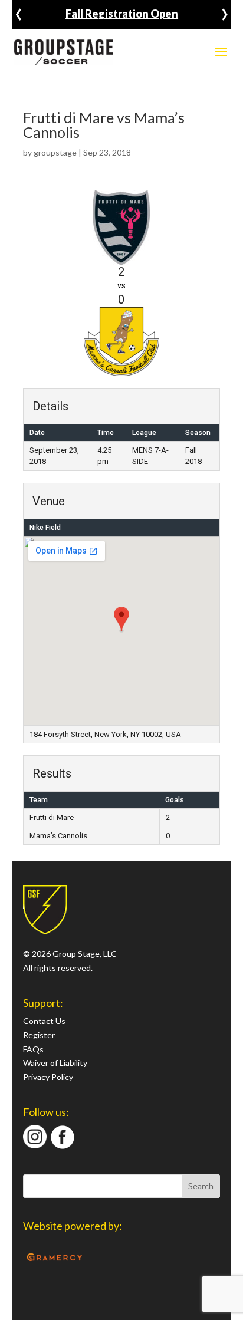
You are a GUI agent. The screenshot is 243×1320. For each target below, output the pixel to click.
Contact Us (44, 1021)
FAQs (33, 1049)
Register (39, 1035)
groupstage (55, 152)
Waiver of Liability (55, 1063)
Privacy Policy (48, 1077)
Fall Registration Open (121, 13)
